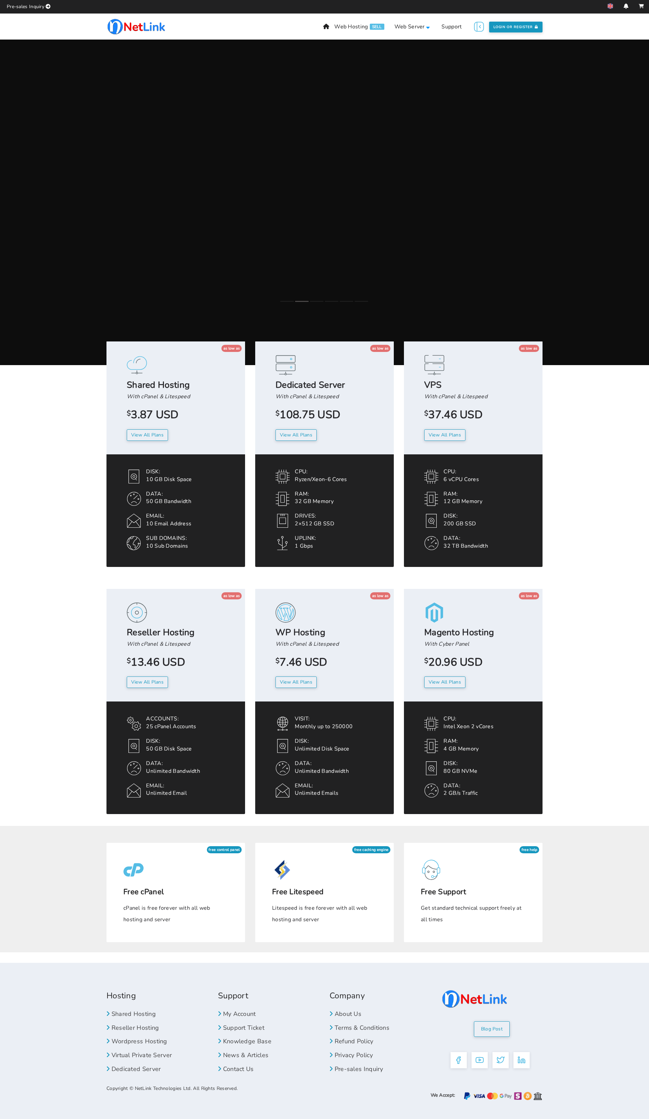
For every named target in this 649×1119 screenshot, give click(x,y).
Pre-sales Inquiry (25, 6)
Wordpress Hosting (138, 1041)
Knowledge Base (246, 1041)
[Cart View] (641, 6)
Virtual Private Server (141, 1055)
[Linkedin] (521, 1060)
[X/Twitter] (500, 1060)
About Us (347, 1014)
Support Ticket (242, 1028)
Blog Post (492, 1029)
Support (451, 26)
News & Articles (244, 1055)
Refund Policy (353, 1041)
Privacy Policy (353, 1055)
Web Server (410, 26)
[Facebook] (459, 1060)
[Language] (610, 6)
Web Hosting (351, 26)
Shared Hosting (133, 1014)
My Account (238, 1014)
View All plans (147, 435)
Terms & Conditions (361, 1028)
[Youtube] (480, 1060)
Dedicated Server (135, 1069)
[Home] (326, 26)
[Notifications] (626, 6)
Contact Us (237, 1069)
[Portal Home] (136, 26)
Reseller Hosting (134, 1028)
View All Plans (296, 435)
